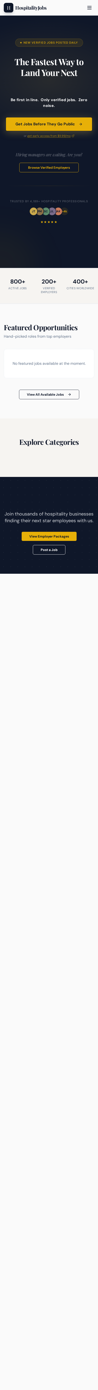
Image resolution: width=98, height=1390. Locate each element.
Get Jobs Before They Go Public (45, 124)
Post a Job (49, 550)
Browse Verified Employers (49, 167)
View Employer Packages (49, 536)
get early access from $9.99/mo (49, 136)
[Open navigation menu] (89, 7)
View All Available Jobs (45, 394)
